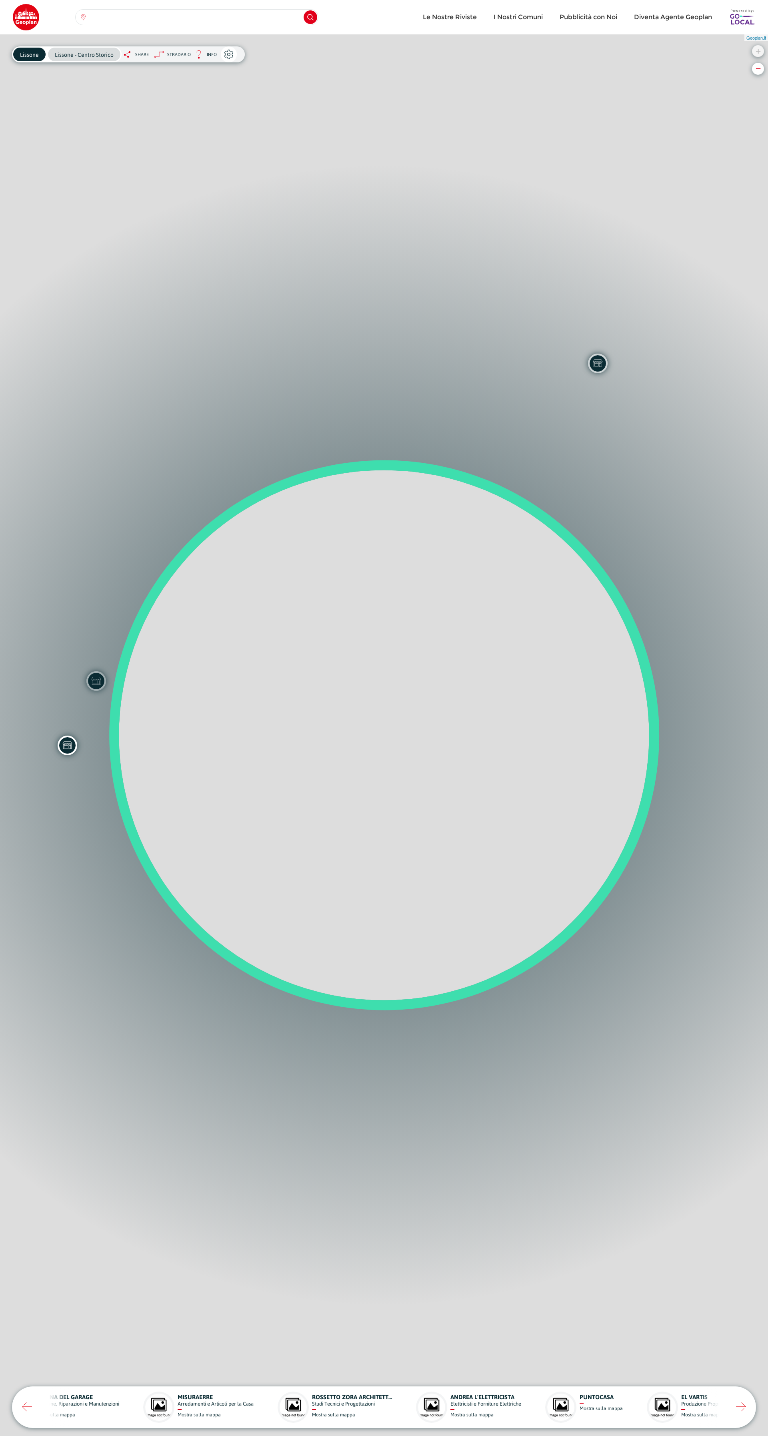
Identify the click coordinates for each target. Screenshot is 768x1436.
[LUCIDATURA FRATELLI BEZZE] (67, 745)
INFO (204, 56)
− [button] (758, 69)
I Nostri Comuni (518, 17)
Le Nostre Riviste (450, 17)
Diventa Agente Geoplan (673, 17)
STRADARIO (179, 54)
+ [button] (758, 51)
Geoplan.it (756, 37)
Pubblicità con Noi (588, 17)
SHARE (142, 54)
